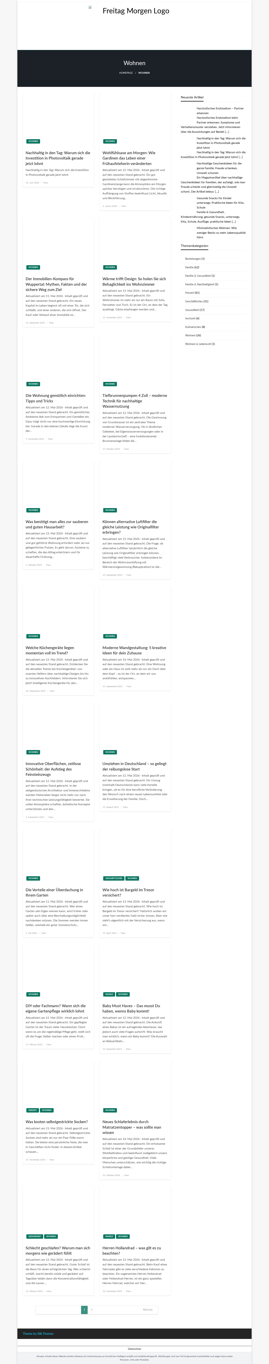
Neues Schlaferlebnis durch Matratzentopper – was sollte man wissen (131, 1127)
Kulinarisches (193, 327)
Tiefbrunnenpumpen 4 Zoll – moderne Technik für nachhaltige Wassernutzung (134, 401)
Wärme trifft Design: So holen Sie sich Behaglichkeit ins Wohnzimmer (134, 281)
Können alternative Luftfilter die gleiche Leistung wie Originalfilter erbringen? (130, 527)
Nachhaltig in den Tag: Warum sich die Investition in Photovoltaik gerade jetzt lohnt (58, 158)
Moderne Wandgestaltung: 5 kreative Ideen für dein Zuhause (134, 650)
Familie (109, 994)
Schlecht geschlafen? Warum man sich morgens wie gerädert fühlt (58, 1250)
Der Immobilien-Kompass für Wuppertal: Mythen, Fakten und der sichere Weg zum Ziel (56, 284)
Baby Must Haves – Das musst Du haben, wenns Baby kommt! (131, 1008)
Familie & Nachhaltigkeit (199, 284)
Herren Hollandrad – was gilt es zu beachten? (131, 1250)
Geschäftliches (113, 878)
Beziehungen (193, 259)
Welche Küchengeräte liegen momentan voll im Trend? (50, 650)
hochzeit (190, 318)
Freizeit (33, 1110)
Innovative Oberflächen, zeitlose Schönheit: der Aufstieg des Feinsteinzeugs (53, 769)
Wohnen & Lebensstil (198, 344)
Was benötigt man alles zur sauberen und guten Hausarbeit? (57, 524)
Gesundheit (35, 1236)
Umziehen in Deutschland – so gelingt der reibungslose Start (134, 766)
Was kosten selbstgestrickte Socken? (57, 1122)
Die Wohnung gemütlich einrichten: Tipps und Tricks (56, 398)
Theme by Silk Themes (38, 1333)
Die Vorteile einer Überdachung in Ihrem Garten (54, 892)
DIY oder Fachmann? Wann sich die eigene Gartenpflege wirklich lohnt (56, 1008)
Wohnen (33, 141)
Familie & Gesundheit (198, 276)
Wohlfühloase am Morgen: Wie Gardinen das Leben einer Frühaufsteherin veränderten (128, 158)
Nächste (147, 1310)
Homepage (126, 73)
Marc (45, 183)
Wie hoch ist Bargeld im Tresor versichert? (128, 892)
